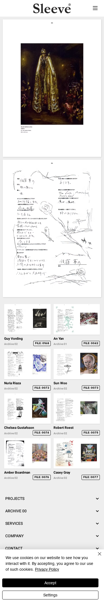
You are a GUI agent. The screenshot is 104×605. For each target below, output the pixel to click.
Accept (50, 583)
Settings (50, 595)
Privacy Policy (47, 569)
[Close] (96, 557)
